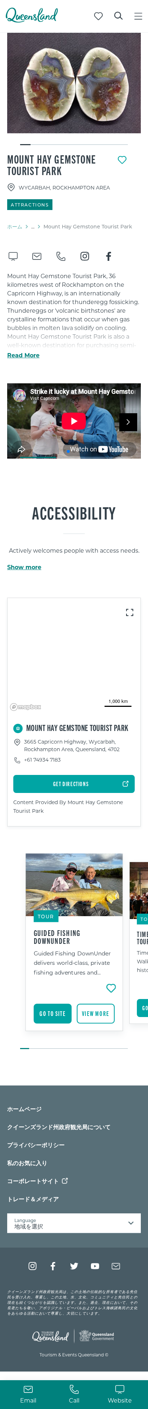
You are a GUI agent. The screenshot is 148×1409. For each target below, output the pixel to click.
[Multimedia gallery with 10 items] (74, 89)
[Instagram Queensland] (32, 1266)
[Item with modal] (74, 83)
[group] (74, 952)
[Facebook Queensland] (53, 1266)
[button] (68, 451)
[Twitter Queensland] (74, 1266)
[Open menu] (138, 16)
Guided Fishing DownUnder (57, 937)
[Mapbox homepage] (25, 707)
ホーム (14, 226)
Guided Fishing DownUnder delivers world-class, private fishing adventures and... (72, 962)
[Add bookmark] (122, 160)
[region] (74, 655)
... (32, 226)
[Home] (32, 20)
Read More (23, 355)
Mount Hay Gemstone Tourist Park (51, 164)
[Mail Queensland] (116, 1266)
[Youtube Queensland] (95, 1266)
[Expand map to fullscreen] (129, 612)
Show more (24, 567)
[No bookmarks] (98, 16)
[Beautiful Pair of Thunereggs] (74, 83)
